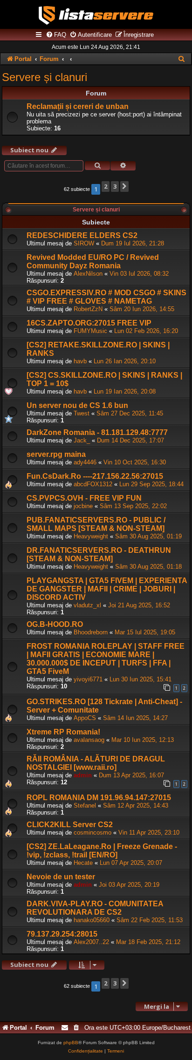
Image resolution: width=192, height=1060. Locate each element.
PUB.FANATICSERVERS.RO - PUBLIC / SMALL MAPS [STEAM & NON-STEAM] (96, 524)
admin (83, 775)
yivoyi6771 (88, 679)
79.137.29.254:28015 (62, 934)
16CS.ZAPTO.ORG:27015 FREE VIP (89, 323)
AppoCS (85, 717)
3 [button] (115, 186)
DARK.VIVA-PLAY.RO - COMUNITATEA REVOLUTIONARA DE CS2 (95, 908)
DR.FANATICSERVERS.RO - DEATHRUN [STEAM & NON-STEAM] (99, 554)
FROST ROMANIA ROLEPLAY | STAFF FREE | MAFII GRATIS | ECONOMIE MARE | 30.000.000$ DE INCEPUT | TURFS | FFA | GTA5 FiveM (106, 658)
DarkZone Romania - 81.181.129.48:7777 (97, 432)
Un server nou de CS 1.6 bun (77, 405)
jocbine (83, 506)
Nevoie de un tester (61, 877)
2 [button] (105, 186)
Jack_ (82, 440)
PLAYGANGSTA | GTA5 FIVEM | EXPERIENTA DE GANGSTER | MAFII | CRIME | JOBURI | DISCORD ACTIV (107, 589)
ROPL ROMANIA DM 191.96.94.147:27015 (99, 798)
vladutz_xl (87, 605)
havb (80, 361)
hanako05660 (92, 920)
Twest (81, 413)
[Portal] (96, 15)
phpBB (70, 1042)
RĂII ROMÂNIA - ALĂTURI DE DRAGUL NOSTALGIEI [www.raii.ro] (96, 763)
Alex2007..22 (91, 941)
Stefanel (85, 805)
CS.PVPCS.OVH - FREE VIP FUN (84, 498)
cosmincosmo (92, 832)
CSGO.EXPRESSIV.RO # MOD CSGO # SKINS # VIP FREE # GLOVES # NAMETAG (106, 297)
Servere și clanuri (44, 77)
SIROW (84, 243)
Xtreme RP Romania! (63, 732)
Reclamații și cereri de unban (78, 106)
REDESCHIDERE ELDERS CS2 (82, 235)
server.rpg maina (56, 454)
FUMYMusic (90, 330)
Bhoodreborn (91, 632)
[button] (124, 186)
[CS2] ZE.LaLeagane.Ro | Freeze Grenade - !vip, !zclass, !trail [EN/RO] (102, 851)
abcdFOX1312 (93, 484)
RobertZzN (88, 309)
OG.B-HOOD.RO (55, 624)
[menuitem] (56, 35)
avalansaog (89, 739)
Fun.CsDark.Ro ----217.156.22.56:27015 (95, 476)
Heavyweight (91, 536)
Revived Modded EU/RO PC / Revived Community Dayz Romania (93, 261)
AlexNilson (88, 273)
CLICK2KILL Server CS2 (70, 825)
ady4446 (85, 462)
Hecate (83, 862)
